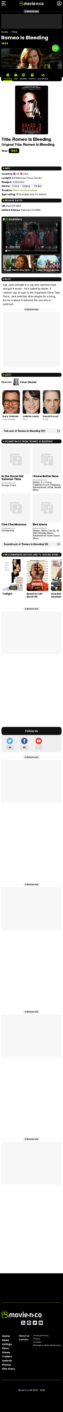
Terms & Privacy (40, 1335)
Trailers (7, 1356)
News (5, 1340)
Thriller (37, 186)
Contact (24, 1339)
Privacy (36, 1338)
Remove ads (32, 11)
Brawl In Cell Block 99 (34, 595)
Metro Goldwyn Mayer (25, 190)
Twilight (7, 594)
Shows (6, 1352)
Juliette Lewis (31, 416)
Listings (7, 1344)
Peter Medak (28, 382)
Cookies (37, 1342)
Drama (26, 186)
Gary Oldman (10, 416)
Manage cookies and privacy (47, 1345)
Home (4, 31)
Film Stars (8, 1369)
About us (24, 1335)
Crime (15, 186)
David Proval (50, 416)
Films (14, 31)
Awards (7, 1360)
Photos (6, 1364)
